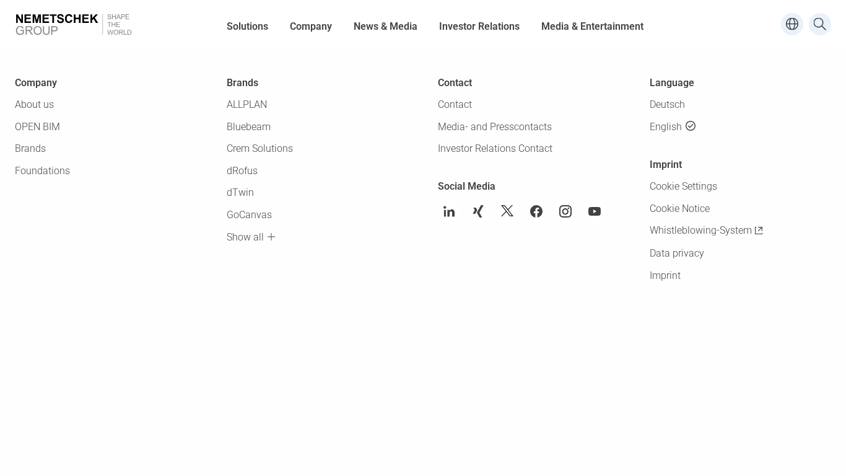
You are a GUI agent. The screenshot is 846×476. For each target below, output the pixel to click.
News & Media (385, 26)
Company (311, 26)
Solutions (247, 26)
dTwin (240, 192)
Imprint (665, 275)
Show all (245, 237)
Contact (455, 104)
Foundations (42, 171)
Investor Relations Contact (495, 148)
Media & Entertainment (592, 26)
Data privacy (677, 253)
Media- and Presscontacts (495, 127)
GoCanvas (249, 215)
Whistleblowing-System (701, 230)
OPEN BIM (37, 127)
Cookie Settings (683, 186)
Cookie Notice (680, 208)
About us (34, 104)
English (666, 127)
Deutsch (667, 104)
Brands (30, 148)
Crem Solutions (260, 148)
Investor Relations (479, 26)
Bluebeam (249, 127)
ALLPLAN (247, 104)
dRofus (242, 171)
